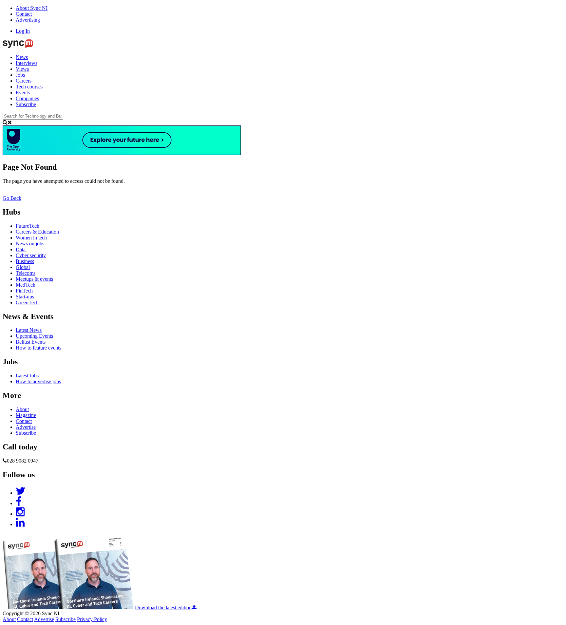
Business (25, 261)
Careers (23, 81)
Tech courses (29, 86)
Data (21, 249)
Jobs (20, 75)
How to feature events (38, 347)
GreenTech (27, 302)
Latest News (29, 330)
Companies (27, 98)
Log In (23, 31)
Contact (24, 14)
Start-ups (25, 296)
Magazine (26, 415)
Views (22, 69)
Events (23, 92)
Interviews (26, 63)
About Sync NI (31, 8)
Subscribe (26, 104)
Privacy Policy (92, 619)
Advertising (28, 20)
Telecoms (25, 273)
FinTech (24, 291)
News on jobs (30, 243)
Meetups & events (34, 279)
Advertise (26, 427)
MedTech (25, 285)
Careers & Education (37, 232)
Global (23, 267)
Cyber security (31, 255)
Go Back (12, 198)
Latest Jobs (27, 375)
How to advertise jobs (38, 381)
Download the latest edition (163, 607)
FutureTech (27, 226)
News (22, 57)
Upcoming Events (34, 336)
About (22, 409)
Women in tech (31, 237)
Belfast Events (31, 342)
